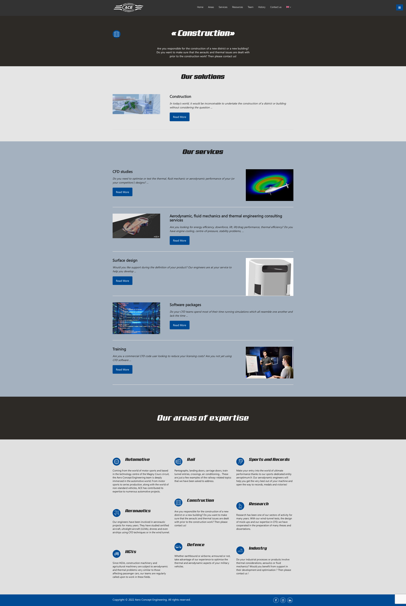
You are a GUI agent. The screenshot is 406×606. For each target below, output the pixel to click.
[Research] (264, 511)
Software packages (185, 304)
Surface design (125, 260)
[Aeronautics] (141, 518)
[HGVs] (141, 559)
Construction (180, 96)
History (261, 7)
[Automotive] (141, 467)
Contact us (276, 7)
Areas (211, 7)
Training (119, 348)
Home (200, 7)
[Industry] (264, 555)
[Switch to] (288, 7)
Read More (179, 117)
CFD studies (123, 171)
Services (223, 7)
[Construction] (203, 507)
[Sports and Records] (264, 467)
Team (250, 7)
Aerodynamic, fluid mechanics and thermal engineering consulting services (226, 217)
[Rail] (203, 467)
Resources (237, 7)
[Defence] (203, 552)
